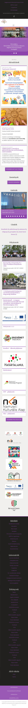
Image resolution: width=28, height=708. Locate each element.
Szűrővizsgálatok (14, 583)
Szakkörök (14, 570)
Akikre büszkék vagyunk (14, 615)
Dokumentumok (14, 563)
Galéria (14, 676)
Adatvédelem (14, 687)
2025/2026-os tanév (14, 652)
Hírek (14, 674)
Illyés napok (14, 528)
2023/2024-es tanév (14, 622)
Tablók (14, 592)
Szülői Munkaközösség (14, 544)
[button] (11, 53)
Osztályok (14, 610)
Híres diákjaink (14, 599)
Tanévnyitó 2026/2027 (9, 69)
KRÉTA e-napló (14, 5)
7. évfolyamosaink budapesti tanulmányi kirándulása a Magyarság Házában (12, 292)
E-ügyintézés (14, 7)
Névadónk (14, 526)
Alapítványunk (14, 546)
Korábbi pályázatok (14, 419)
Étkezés (14, 541)
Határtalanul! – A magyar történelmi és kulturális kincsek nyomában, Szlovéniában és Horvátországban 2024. (13, 302)
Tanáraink (14, 531)
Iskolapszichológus (14, 575)
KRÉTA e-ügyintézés (14, 536)
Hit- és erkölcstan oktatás (14, 573)
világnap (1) (5, 232)
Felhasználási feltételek (14, 691)
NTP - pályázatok (8, 392)
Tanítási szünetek (14, 565)
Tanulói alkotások (14, 620)
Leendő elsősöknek (14, 558)
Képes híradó (14, 617)
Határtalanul (7, 370)
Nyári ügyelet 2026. (8, 129)
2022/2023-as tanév (14, 607)
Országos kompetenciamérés (14, 578)
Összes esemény (14, 182)
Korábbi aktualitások (14, 169)
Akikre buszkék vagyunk (14, 645)
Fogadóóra (14, 568)
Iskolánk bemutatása (14, 523)
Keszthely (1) (5, 229)
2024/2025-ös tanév (14, 637)
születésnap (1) (14, 229)
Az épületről (14, 604)
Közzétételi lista (14, 549)
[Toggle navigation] (13, 25)
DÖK (14, 612)
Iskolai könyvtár (14, 539)
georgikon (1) (14, 232)
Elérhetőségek (14, 10)
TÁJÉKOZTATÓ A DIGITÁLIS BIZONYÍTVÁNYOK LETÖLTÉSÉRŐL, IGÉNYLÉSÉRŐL (13, 150)
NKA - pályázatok (9, 413)
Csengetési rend (14, 560)
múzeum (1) (22, 229)
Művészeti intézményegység (14, 533)
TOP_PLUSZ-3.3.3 (8, 326)
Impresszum (14, 694)
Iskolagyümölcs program (14, 580)
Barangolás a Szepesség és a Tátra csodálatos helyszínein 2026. (12, 264)
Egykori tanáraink (14, 597)
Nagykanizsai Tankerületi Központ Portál (14, 2)
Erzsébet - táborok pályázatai (12, 348)
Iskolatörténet (14, 594)
